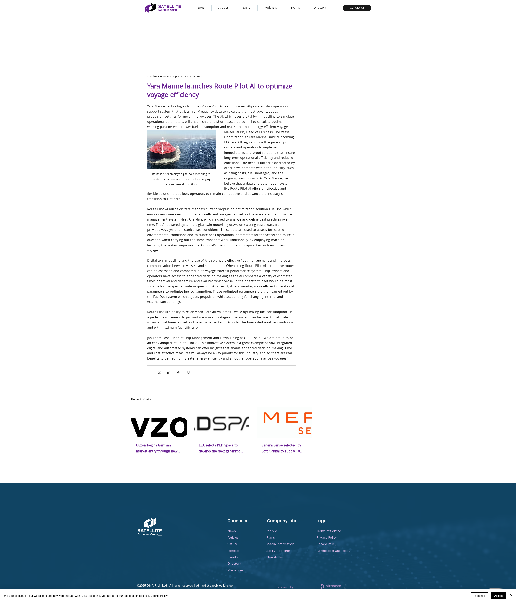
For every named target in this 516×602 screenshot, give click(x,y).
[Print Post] (188, 372)
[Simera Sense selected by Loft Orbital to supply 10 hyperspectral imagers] (284, 422)
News (231, 531)
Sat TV (232, 544)
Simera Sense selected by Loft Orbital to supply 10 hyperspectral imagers (281, 449)
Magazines (235, 570)
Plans (270, 537)
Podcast (233, 551)
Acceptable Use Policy (333, 551)
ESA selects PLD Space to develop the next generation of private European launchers (220, 449)
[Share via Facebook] (149, 372)
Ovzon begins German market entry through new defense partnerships (156, 449)
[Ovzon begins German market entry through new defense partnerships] (159, 422)
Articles (233, 537)
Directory (234, 563)
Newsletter (274, 557)
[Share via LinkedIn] (169, 372)
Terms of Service (328, 531)
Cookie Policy (326, 544)
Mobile (271, 531)
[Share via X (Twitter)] (159, 372)
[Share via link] (179, 372)
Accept (498, 596)
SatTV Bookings (278, 551)
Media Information (280, 544)
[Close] (511, 595)
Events (232, 557)
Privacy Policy (326, 537)
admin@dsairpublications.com (215, 585)
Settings (480, 596)
